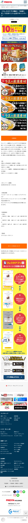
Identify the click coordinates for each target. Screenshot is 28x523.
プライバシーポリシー (19, 467)
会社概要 (3, 465)
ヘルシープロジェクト (19, 433)
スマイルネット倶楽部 (19, 443)
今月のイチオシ (4, 433)
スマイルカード (4, 443)
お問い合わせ (17, 418)
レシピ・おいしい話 (5, 429)
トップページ (3, 5)
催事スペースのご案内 (19, 463)
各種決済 (3, 447)
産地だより (16, 431)
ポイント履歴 (17, 449)
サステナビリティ (18, 461)
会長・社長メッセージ (6, 463)
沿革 (2, 467)
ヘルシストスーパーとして (7, 469)
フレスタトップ (4, 413)
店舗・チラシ (4, 416)
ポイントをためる (18, 445)
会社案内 (3, 458)
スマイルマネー (4, 445)
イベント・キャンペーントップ (15, 385)
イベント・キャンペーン (11, 5)
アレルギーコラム (18, 435)
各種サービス (4, 441)
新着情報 (16, 416)
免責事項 (16, 469)
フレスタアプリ (4, 449)
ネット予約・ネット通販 (6, 418)
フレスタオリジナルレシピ (7, 435)
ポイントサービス (5, 451)
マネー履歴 (16, 451)
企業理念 (3, 461)
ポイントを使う (17, 447)
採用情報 (16, 420)
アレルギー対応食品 (5, 420)
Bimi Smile (3, 431)
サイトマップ (17, 465)
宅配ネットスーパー (5, 422)
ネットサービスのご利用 (6, 453)
